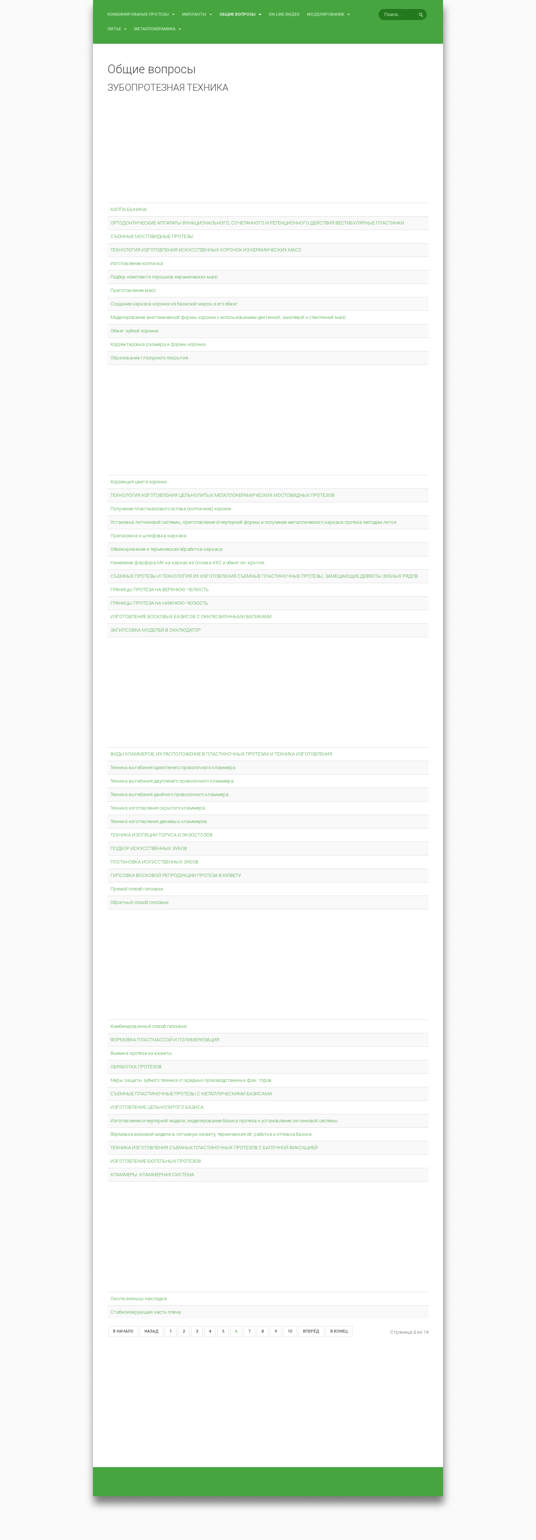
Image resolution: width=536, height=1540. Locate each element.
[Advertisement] (268, 149)
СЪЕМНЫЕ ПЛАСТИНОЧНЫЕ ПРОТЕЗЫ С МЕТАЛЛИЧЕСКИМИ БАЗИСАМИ (191, 1093)
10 (290, 1331)
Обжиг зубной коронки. (134, 331)
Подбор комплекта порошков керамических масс (164, 277)
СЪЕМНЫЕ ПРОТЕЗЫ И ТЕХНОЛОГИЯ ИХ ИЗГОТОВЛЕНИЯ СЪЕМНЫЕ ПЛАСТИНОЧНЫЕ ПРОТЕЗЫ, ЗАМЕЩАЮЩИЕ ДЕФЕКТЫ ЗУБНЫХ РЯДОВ (264, 576)
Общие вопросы (238, 14)
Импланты (194, 14)
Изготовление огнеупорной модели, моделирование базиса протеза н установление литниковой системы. (224, 1120)
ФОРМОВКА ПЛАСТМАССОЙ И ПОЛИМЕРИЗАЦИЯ (164, 1039)
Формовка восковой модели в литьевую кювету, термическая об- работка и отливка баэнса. (211, 1134)
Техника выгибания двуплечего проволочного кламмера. (172, 781)
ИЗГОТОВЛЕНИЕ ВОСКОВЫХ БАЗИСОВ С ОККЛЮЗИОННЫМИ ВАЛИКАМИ (191, 616)
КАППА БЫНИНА (128, 209)
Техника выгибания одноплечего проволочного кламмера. (173, 767)
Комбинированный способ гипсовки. (149, 1026)
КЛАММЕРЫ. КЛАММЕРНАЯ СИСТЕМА (152, 1174)
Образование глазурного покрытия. (149, 357)
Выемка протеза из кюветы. (141, 1053)
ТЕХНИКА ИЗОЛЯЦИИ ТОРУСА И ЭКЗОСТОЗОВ (161, 835)
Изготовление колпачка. (137, 263)
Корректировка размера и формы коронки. (158, 344)
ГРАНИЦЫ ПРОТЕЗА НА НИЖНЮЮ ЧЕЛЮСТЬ (159, 603)
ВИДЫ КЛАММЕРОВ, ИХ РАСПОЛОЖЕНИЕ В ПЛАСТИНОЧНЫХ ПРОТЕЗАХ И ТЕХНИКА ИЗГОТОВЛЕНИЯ (221, 754)
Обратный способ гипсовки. (140, 902)
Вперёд (311, 1331)
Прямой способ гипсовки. (137, 889)
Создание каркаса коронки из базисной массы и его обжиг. (174, 304)
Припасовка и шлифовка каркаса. (148, 535)
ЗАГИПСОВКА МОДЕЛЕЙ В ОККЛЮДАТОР (155, 630)
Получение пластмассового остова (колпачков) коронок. (171, 508)
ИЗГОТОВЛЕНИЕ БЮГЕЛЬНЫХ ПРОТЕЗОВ (155, 1161)
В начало (123, 1331)
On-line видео (284, 14)
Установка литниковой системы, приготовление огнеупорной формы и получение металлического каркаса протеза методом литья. (253, 522)
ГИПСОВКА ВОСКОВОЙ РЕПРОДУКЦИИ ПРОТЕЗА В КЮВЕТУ (175, 875)
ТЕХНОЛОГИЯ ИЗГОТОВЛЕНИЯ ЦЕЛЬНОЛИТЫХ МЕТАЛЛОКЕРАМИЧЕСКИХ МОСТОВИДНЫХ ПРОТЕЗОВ (222, 495)
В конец (339, 1331)
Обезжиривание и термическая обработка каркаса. (167, 549)
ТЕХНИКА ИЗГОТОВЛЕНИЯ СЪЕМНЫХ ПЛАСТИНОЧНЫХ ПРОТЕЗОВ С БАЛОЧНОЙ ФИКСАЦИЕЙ (214, 1147)
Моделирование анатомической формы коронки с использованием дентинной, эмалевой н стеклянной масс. (228, 317)
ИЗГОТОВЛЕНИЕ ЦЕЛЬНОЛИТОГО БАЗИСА (156, 1107)
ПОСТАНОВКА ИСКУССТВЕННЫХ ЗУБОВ (154, 862)
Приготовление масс (133, 290)
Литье (115, 29)
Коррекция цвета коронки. (139, 481)
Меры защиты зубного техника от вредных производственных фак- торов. (191, 1080)
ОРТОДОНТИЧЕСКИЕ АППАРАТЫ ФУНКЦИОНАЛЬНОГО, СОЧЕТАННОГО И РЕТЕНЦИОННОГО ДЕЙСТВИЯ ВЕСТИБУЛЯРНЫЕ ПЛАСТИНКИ (257, 223)
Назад (151, 1331)
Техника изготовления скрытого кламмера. (158, 808)
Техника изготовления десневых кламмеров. (159, 821)
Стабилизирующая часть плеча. (146, 1312)
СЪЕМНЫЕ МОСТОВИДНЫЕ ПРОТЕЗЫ (151, 236)
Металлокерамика (155, 29)
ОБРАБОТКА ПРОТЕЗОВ (136, 1066)
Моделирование (326, 14)
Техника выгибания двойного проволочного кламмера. (170, 794)
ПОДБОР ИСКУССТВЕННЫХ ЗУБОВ (148, 848)
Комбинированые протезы (139, 14)
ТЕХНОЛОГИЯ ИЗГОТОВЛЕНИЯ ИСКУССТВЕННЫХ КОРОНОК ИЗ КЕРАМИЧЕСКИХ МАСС (206, 250)
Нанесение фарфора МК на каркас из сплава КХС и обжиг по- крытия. (187, 562)
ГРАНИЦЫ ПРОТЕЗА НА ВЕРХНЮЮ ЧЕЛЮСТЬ (159, 589)
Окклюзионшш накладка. (139, 1298)
